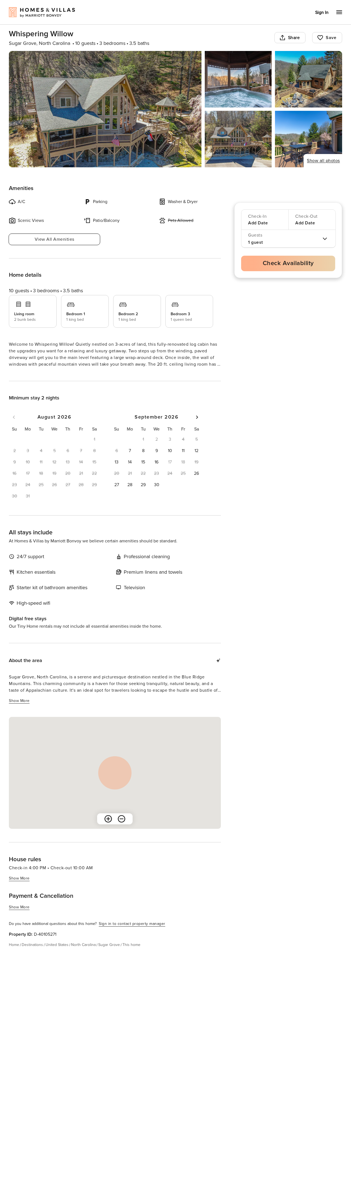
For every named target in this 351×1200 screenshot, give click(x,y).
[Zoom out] (121, 828)
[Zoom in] (108, 828)
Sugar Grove (109, 954)
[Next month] (197, 427)
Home (14, 954)
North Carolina (83, 954)
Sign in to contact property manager (132, 933)
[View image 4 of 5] (238, 139)
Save (331, 37)
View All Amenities (54, 239)
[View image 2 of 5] (238, 79)
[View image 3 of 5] (308, 79)
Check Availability (288, 263)
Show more (19, 374)
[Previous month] (14, 427)
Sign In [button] (322, 12)
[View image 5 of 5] (308, 139)
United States (57, 954)
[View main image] (105, 109)
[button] (129, 460)
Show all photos (323, 160)
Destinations (32, 954)
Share (294, 37)
